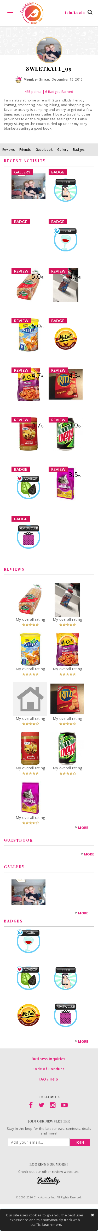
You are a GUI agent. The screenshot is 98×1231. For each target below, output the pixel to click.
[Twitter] (41, 1106)
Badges (79, 149)
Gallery (62, 149)
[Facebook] (30, 1106)
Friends (25, 149)
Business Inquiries (48, 1058)
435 (33, 91)
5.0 (37, 276)
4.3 (74, 375)
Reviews (8, 149)
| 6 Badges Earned (57, 91)
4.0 (74, 424)
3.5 (74, 474)
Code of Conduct (48, 1068)
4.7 (74, 276)
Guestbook (44, 149)
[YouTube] (64, 1106)
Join (80, 1142)
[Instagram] (52, 1106)
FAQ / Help (48, 1079)
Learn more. (52, 1224)
